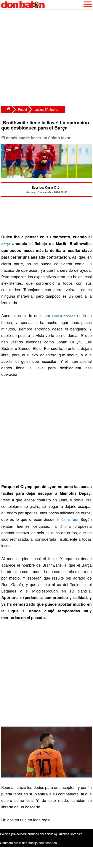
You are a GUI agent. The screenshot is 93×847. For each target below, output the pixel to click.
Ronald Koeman (62, 315)
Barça (5, 243)
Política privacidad (13, 833)
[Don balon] (41, 4)
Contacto (6, 842)
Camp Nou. (70, 519)
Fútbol (22, 109)
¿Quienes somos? (69, 833)
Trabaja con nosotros (42, 842)
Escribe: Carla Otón (46, 187)
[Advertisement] (46, 58)
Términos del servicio (41, 833)
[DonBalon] (6, 109)
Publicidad (20, 842)
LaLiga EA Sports (46, 109)
